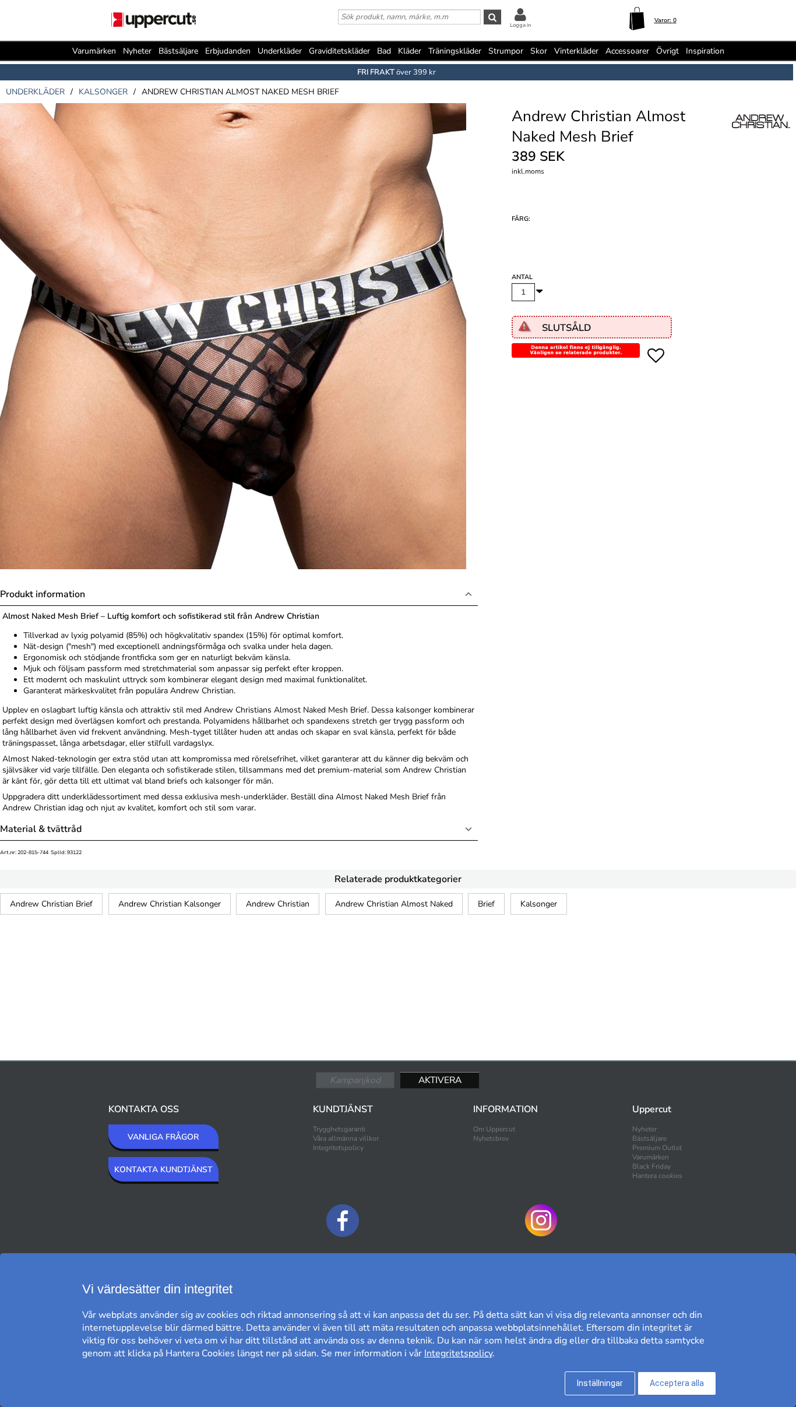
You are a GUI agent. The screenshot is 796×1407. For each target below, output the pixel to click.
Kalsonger (538, 903)
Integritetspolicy (338, 1147)
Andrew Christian (277, 903)
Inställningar (600, 1383)
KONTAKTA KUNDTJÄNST (163, 1169)
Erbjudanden (228, 51)
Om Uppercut (494, 1129)
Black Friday (651, 1166)
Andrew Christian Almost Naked (394, 903)
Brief (486, 903)
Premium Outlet (657, 1147)
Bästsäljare (178, 51)
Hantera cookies (657, 1175)
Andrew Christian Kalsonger (169, 903)
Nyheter (137, 51)
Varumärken (94, 51)
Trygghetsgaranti (339, 1129)
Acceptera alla (677, 1383)
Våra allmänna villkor (346, 1138)
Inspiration (705, 51)
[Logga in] (520, 14)
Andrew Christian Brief (51, 903)
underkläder (35, 91)
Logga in (520, 25)
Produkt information (42, 594)
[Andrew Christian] (761, 133)
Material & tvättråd (41, 829)
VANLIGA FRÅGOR (163, 1136)
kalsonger (103, 91)
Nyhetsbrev (491, 1138)
